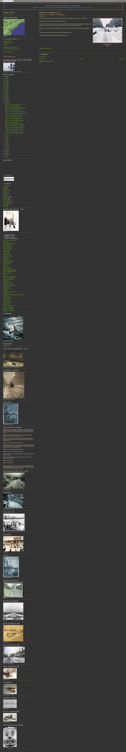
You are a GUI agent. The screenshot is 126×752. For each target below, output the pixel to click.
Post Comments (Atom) (49, 61)
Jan (6, 147)
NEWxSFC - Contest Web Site (9, 276)
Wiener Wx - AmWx (7, 302)
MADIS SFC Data (6, 267)
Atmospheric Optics (7, 250)
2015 (6, 94)
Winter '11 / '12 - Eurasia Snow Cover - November (15, 125)
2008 (6, 153)
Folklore (4, 188)
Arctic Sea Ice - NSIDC (7, 248)
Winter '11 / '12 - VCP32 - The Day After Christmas (15, 111)
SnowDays (5, 290)
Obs (4, 195)
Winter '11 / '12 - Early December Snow (13, 122)
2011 (6, 101)
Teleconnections (6, 202)
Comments (7, 179)
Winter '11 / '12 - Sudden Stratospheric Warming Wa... (15, 108)
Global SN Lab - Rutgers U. (8, 260)
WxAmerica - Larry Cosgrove (9, 310)
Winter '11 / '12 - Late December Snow (12, 109)
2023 (6, 80)
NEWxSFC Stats (6, 345)
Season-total (5, 198)
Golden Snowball (6, 263)
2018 (6, 89)
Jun (6, 140)
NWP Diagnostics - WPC (8, 282)
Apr (6, 142)
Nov (6, 135)
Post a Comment (42, 56)
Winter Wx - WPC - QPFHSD (8, 305)
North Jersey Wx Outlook (8, 279)
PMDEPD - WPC (6, 287)
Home (81, 58)
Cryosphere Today (6, 254)
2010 (6, 149)
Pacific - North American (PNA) (9, 285)
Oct (6, 136)
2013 (6, 97)
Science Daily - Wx (7, 288)
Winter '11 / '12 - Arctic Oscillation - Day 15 (13, 118)
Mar (6, 143)
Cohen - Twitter (6, 253)
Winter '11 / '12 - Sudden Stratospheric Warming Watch (16, 113)
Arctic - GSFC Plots (7, 245)
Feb (6, 145)
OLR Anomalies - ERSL (7, 284)
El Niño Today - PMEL (7, 256)
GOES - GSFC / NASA (7, 262)
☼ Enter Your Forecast (7, 41)
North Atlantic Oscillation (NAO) (9, 277)
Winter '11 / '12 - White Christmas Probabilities (14, 124)
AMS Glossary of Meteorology (9, 243)
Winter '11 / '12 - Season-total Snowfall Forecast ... (15, 132)
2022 (6, 82)
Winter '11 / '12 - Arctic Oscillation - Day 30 (13, 104)
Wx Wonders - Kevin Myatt (8, 308)
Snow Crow (5, 199)
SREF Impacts (6, 293)
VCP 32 (4, 205)
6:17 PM (44, 16)
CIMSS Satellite (6, 251)
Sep (6, 138)
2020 (6, 85)
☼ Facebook (5, 44)
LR (3, 191)
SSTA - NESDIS (6, 296)
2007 (6, 154)
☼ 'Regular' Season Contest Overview (10, 47)
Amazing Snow (6, 242)
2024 (6, 78)
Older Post (121, 58)
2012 (6, 99)
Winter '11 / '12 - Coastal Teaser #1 (12, 106)
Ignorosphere (6, 190)
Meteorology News (7, 268)
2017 (6, 90)
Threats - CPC (6, 299)
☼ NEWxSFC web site (7, 42)
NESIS (4, 274)
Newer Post (41, 58)
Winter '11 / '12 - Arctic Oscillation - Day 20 (13, 116)
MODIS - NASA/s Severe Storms (9, 271)
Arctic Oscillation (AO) (7, 246)
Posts (6, 177)
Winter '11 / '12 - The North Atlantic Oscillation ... (14, 127)
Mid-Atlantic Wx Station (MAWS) (9, 270)
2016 (6, 92)
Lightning (5, 265)
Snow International (7, 201)
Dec (6, 103)
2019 (6, 87)
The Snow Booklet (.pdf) (8, 297)
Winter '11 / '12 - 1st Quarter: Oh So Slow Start (52, 14)
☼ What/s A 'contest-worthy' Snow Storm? (11, 48)
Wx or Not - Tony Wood (7, 307)
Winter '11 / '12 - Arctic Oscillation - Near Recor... (14, 120)
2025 (6, 76)
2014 (6, 96)
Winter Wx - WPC (6, 304)
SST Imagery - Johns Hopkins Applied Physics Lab (13, 294)
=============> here (7, 14)
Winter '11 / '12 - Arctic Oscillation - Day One (14, 131)
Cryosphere (5, 185)
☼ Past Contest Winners (8, 51)
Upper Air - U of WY (7, 301)
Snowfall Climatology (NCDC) (9, 291)
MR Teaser (5, 193)
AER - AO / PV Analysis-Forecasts (9, 240)
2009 (6, 151)
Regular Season (47, 48)
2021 (6, 83)
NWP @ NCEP (6, 280)
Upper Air (5, 204)
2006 (6, 156)
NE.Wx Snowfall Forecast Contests (63, 6)
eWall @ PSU (6, 257)
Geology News (6, 259)
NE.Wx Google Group (7, 273)
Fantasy (4, 187)
